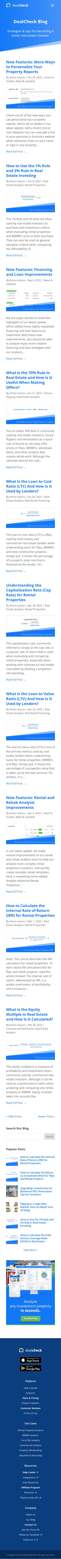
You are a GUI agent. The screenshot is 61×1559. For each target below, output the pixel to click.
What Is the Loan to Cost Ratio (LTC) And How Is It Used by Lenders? (29, 486)
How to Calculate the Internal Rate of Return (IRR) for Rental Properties (30, 910)
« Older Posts (14, 1116)
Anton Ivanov (17, 77)
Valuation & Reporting (30, 1455)
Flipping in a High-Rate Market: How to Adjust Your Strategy (36, 1207)
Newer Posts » (46, 1116)
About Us (30, 1514)
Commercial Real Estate (20, 1028)
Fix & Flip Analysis (30, 1440)
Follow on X (29, 1539)
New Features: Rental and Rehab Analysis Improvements (30, 802)
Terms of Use (30, 1413)
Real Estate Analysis (28, 397)
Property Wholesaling (30, 1450)
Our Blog (30, 1519)
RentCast (29, 1492)
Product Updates (30, 1403)
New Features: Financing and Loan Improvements (29, 272)
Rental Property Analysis (30, 1430)
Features (30, 1393)
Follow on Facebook (29, 1534)
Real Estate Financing (37, 500)
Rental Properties (35, 185)
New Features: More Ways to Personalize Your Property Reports (30, 66)
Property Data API (29, 1497)
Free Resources (30, 1482)
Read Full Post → (16, 151)
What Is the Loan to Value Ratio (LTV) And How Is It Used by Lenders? (30, 698)
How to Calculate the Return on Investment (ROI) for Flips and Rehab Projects (37, 1175)
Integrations (29, 1477)
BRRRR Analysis (30, 1435)
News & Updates (25, 81)
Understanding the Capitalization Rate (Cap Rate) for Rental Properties (28, 592)
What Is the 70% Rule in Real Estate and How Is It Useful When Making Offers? (29, 380)
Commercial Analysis (30, 1445)
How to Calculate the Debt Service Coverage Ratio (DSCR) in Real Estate (35, 1238)
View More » (30, 1250)
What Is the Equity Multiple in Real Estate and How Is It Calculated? (29, 1014)
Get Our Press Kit (31, 1529)
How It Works (30, 1388)
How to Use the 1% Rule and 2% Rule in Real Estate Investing (28, 170)
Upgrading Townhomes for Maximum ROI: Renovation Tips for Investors (36, 1191)
